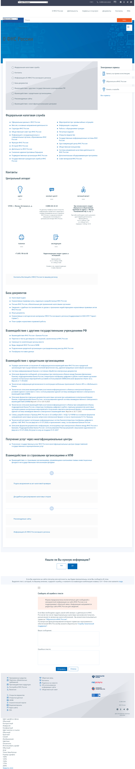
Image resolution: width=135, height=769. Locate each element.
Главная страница (9, 28)
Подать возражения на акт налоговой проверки (32, 483)
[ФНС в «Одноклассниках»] (124, 2)
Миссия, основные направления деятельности (30, 125)
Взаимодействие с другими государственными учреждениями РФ (40, 88)
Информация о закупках (68, 125)
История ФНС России (20, 146)
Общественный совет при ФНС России (26, 132)
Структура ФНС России (20, 128)
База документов (21, 83)
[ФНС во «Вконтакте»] (120, 2)
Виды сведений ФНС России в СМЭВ (25, 345)
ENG (128, 11)
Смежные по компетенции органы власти (28, 342)
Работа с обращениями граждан (71, 128)
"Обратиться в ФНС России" (56, 619)
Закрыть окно (8, 768)
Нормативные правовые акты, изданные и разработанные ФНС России (39, 301)
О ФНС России (57, 11)
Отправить (61, 669)
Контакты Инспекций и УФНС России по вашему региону (36, 277)
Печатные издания (66, 132)
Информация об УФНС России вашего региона (33, 78)
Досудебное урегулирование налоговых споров (32, 497)
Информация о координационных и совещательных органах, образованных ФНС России (29, 137)
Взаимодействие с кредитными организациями (33, 93)
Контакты (119, 11)
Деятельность (72, 11)
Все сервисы (105, 95)
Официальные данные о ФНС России (26, 122)
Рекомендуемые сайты (23, 99)
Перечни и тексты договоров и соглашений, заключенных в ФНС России (40, 339)
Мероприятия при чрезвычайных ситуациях (76, 122)
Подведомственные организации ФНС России (29, 155)
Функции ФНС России (20, 142)
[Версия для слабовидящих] (92, 2)
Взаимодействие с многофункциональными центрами (36, 104)
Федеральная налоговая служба (27, 67)
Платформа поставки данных (23, 351)
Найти (124, 20)
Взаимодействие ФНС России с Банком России (30, 335)
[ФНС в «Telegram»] (127, 2)
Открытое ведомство (67, 135)
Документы (106, 11)
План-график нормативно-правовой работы (29, 321)
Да (73, 565)
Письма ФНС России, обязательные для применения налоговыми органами (41, 304)
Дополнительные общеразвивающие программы (78, 155)
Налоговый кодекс (19, 298)
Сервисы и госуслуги (90, 11)
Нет (61, 565)
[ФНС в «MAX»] (130, 2)
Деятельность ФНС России (22, 149)
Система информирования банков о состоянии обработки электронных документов (44, 371)
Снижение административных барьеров (27, 152)
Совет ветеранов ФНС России (70, 159)
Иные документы (18, 313)
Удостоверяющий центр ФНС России (73, 143)
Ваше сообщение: (45, 630)
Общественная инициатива (69, 147)
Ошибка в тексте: (44, 649)
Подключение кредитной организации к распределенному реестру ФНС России (42, 348)
